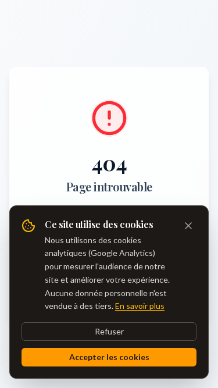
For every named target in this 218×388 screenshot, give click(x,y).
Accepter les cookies (109, 357)
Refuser (109, 331)
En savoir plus (140, 306)
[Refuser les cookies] (188, 226)
